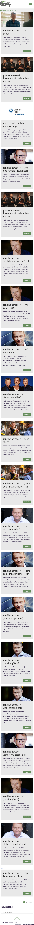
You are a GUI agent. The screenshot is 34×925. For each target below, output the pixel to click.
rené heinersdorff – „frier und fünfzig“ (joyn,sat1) (16, 169)
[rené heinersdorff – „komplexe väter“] (17, 383)
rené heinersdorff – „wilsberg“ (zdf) (13, 661)
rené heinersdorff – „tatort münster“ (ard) (14, 753)
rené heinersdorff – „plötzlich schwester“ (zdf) (16, 259)
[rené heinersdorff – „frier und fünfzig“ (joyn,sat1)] (17, 157)
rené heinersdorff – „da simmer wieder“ (15, 527)
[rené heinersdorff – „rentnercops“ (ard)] (17, 604)
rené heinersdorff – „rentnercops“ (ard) (13, 616)
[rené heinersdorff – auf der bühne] (17, 338)
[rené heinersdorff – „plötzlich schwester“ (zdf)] (17, 247)
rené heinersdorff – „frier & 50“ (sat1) (16, 306)
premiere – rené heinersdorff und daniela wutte (16, 78)
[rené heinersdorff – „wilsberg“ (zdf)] (17, 649)
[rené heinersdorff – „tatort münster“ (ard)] (17, 741)
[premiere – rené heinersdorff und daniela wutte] (17, 64)
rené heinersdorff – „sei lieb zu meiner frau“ (15, 874)
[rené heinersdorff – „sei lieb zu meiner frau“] (2, 868)
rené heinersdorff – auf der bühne (15, 350)
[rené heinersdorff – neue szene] (17, 428)
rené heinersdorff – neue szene (16, 440)
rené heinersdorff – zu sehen (14, 32)
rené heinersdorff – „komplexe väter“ (13, 395)
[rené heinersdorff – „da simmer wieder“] (17, 515)
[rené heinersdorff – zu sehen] (17, 19)
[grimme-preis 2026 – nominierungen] (17, 112)
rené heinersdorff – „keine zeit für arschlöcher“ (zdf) (16, 485)
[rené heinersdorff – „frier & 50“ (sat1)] (17, 294)
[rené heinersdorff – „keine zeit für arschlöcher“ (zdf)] (17, 472)
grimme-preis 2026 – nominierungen (14, 124)
